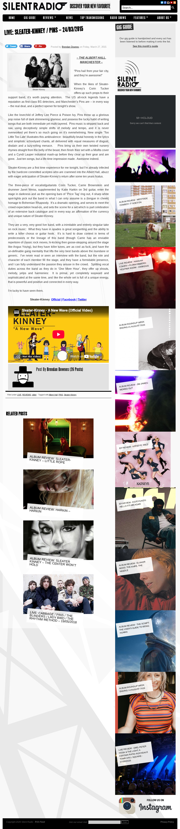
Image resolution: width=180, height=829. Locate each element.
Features (140, 18)
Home (12, 18)
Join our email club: (78, 822)
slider (34, 395)
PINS (61, 395)
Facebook (69, 299)
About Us (163, 18)
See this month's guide (145, 46)
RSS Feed (40, 822)
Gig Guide (30, 18)
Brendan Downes (70, 47)
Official (55, 299)
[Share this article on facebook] (26, 46)
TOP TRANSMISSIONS (92, 18)
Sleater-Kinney (70, 395)
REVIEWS (48, 18)
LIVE (19, 395)
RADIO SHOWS (118, 18)
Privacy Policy (167, 822)
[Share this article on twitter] (11, 46)
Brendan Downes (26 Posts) (65, 369)
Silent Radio (60, 6)
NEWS (69, 18)
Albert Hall (53, 395)
